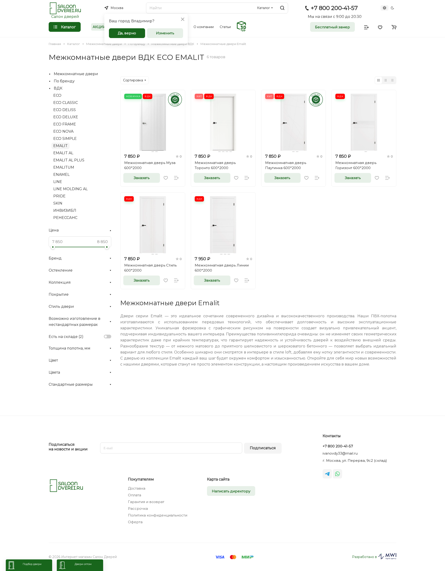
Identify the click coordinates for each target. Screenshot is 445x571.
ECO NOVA (63, 131)
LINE (57, 182)
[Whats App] (337, 473)
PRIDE (59, 196)
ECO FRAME (64, 124)
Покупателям (141, 479)
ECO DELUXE (65, 117)
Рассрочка (138, 508)
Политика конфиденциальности (157, 515)
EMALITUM (63, 167)
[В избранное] (166, 178)
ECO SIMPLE (65, 138)
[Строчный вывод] (385, 80)
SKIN (57, 203)
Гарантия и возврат (146, 502)
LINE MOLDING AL (70, 189)
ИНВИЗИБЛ (64, 210)
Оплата (134, 495)
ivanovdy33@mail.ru (340, 453)
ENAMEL (61, 174)
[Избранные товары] (380, 27)
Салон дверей (65, 16)
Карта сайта (218, 479)
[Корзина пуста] (393, 27)
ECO (57, 95)
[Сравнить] (176, 178)
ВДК (58, 88)
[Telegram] (327, 473)
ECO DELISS (64, 110)
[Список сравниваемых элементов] (366, 27)
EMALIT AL (63, 153)
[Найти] (282, 8)
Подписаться (263, 448)
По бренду (64, 81)
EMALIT (60, 146)
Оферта (135, 522)
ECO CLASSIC (65, 102)
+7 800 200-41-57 (334, 8)
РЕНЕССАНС (65, 217)
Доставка (136, 488)
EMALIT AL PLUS (68, 160)
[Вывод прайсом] (392, 80)
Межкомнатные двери (76, 74)
